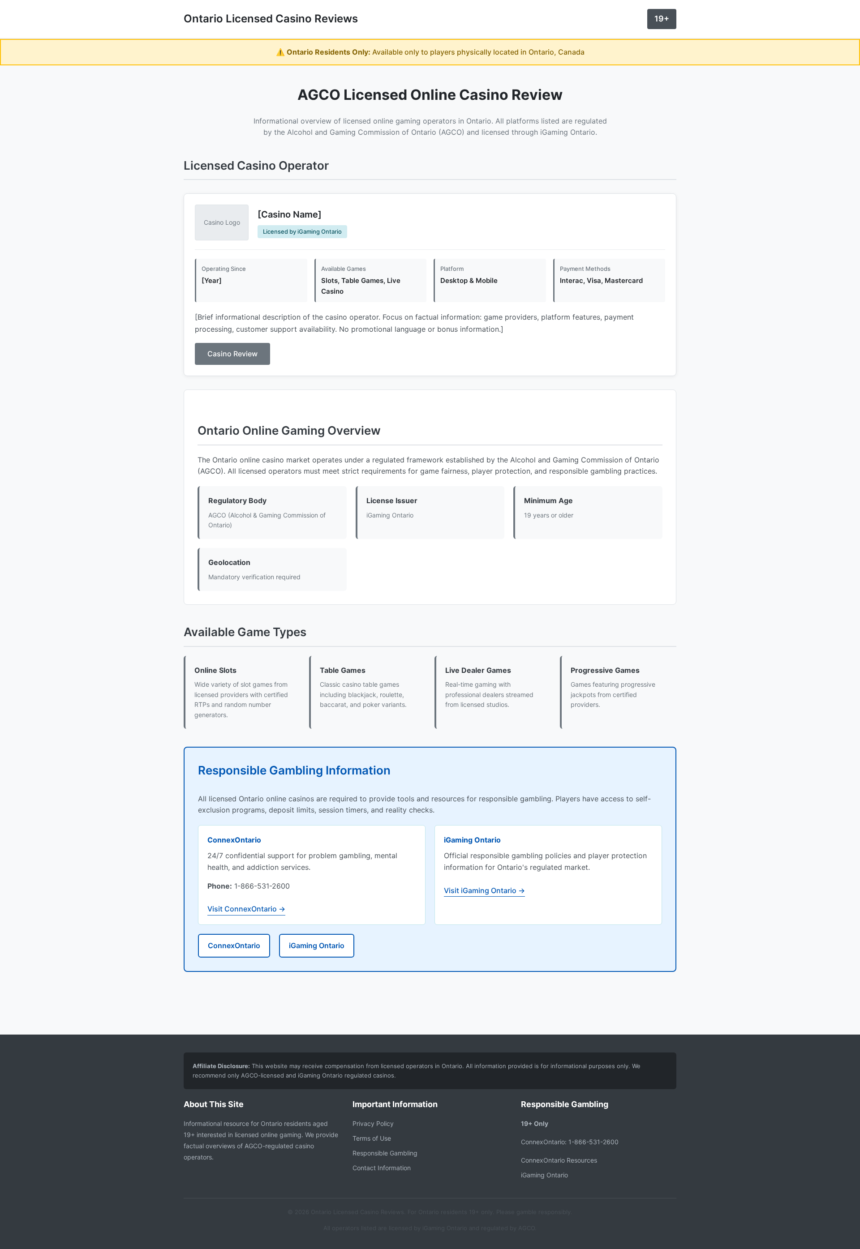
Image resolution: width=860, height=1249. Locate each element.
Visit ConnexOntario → (246, 908)
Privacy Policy (373, 1123)
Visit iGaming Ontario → (484, 890)
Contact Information (382, 1168)
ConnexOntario (234, 945)
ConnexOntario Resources (559, 1160)
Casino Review (232, 353)
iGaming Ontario (316, 945)
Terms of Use (372, 1138)
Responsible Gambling (385, 1153)
